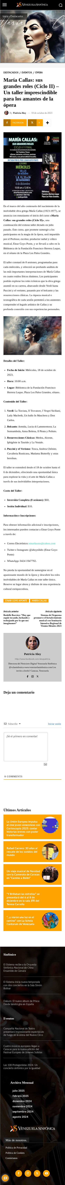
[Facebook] (27, 676)
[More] (47, 122)
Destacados (17, 16)
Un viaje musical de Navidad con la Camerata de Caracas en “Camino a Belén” (23, 874)
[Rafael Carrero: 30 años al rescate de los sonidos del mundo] (50, 851)
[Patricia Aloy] (7, 113)
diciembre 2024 (22, 1101)
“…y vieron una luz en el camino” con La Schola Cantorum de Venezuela (20, 920)
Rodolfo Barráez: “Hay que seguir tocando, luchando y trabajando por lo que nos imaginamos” (17, 619)
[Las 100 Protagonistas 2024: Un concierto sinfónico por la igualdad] (53, 1067)
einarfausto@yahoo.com (42, 543)
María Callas (39, 601)
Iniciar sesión (54, 724)
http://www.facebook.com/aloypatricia (32, 659)
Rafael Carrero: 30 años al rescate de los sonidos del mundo (22, 851)
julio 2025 (18, 1090)
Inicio (5, 16)
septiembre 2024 (22, 1111)
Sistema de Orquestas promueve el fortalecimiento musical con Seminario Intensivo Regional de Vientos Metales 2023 (48, 620)
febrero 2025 (20, 1096)
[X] (37, 676)
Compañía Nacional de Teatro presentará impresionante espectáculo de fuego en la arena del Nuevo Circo (23, 1032)
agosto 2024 (20, 1116)
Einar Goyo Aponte (16, 601)
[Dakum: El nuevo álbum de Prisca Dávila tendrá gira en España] (53, 1003)
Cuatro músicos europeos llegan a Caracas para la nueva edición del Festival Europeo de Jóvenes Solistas (22, 1049)
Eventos (27, 73)
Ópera (39, 73)
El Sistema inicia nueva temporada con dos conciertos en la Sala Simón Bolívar (22, 985)
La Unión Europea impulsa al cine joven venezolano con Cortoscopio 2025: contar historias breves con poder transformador (23, 828)
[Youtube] (46, 1173)
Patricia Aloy (19, 113)
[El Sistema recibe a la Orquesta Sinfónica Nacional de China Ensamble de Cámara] (53, 968)
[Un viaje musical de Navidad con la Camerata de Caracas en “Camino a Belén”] (50, 874)
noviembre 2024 (22, 1106)
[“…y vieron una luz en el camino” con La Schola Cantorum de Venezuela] (50, 920)
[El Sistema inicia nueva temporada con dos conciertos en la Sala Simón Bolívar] (53, 985)
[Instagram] (32, 676)
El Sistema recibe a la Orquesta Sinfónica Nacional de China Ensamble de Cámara (19, 968)
